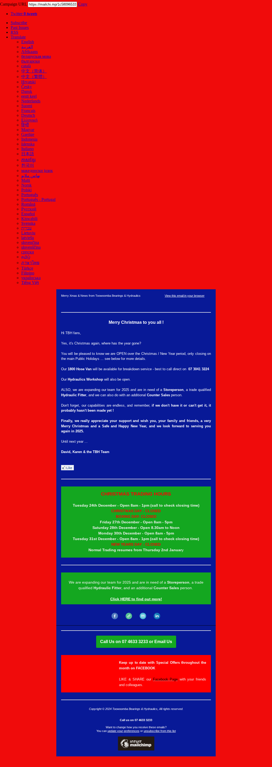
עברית (26, 228)
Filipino (27, 273)
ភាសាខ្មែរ (28, 160)
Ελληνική (29, 120)
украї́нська (31, 277)
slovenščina (31, 247)
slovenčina (30, 242)
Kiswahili (29, 218)
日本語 (27, 154)
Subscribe (19, 22)
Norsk (26, 185)
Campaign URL (13, 4)
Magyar (27, 129)
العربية (27, 47)
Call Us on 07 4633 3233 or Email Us (136, 642)
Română (28, 204)
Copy (82, 4)
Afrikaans (29, 51)
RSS (14, 32)
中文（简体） (34, 71)
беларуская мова (36, 56)
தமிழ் (25, 257)
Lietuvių (28, 233)
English (27, 42)
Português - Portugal (38, 199)
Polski (26, 190)
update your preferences (123, 730)
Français (28, 110)
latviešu (27, 237)
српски (27, 252)
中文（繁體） (34, 76)
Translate (18, 37)
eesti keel (29, 96)
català (26, 66)
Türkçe (27, 268)
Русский (28, 209)
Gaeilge (27, 134)
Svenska (28, 223)
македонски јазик (37, 170)
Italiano (27, 148)
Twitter (24, 13)
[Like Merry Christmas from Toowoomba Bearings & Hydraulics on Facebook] (67, 469)
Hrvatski (28, 82)
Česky (26, 86)
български (30, 61)
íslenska (28, 144)
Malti (25, 180)
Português (29, 194)
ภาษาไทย (30, 262)
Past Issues (20, 27)
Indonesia (29, 139)
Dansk (26, 91)
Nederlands (30, 101)
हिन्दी (25, 125)
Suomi (26, 106)
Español (28, 214)
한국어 (27, 165)
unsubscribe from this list (160, 730)
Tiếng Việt (30, 282)
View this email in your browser (185, 295)
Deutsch (28, 115)
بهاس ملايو (30, 175)
